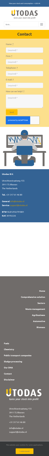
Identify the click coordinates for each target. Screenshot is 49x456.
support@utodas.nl (18, 205)
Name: (10, 44)
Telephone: (12, 67)
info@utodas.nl (17, 201)
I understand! (24, 451)
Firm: (9, 56)
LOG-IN (37, 3)
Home (42, 290)
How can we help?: (15, 91)
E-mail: (10, 79)
